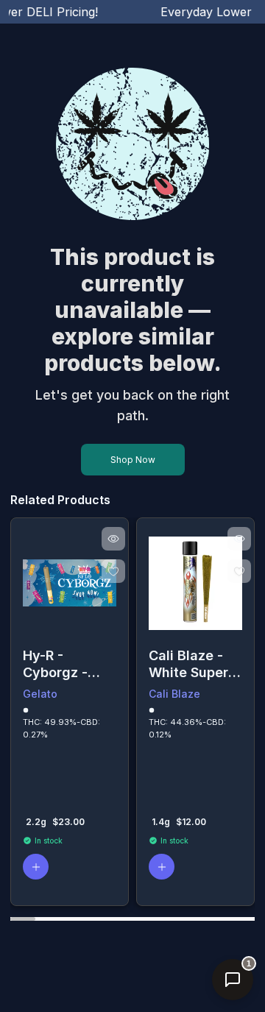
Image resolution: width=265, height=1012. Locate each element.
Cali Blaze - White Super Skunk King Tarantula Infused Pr (188, 664)
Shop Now (132, 459)
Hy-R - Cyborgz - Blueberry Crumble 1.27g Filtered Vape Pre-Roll (69, 664)
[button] (36, 867)
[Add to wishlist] (113, 571)
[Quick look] (113, 539)
